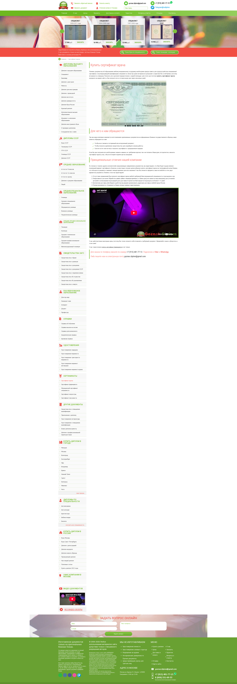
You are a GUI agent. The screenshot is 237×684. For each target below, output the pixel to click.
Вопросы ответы (144, 13)
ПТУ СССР (64, 150)
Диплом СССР (65, 158)
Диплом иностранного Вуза (70, 124)
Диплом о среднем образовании (71, 180)
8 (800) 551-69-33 (163, 677)
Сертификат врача (67, 381)
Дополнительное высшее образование (69, 113)
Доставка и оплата (112, 13)
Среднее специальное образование (68, 202)
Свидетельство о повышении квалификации (70, 410)
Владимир (64, 467)
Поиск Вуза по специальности (135, 52)
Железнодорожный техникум (70, 246)
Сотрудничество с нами (68, 132)
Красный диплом (66, 108)
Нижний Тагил (65, 474)
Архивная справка (67, 339)
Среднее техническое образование (68, 236)
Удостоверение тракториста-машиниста (70, 358)
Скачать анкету (104, 3)
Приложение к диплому (68, 415)
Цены (85, 13)
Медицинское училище (68, 207)
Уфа (62, 463)
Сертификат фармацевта (69, 384)
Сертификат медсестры (68, 394)
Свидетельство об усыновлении (71, 280)
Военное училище (67, 211)
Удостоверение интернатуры (70, 419)
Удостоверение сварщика (69, 350)
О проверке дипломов (68, 128)
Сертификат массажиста (69, 398)
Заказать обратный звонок (83, 3)
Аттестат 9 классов (67, 169)
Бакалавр (64, 78)
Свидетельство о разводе (69, 261)
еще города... (80, 493)
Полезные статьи (66, 564)
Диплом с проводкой (68, 93)
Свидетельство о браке (68, 258)
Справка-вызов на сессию (69, 327)
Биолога (63, 521)
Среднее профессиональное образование (70, 242)
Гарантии (129, 13)
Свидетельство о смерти (69, 284)
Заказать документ (80, 8)
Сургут (63, 478)
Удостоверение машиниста (70, 354)
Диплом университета (68, 101)
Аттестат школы (66, 177)
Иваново (64, 485)
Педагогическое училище (69, 215)
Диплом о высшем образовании (71, 70)
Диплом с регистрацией (68, 545)
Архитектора (65, 514)
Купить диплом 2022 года (69, 568)
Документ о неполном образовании (68, 119)
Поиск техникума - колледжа (165, 52)
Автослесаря (65, 510)
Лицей (63, 184)
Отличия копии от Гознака (108, 8)
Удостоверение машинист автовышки (69, 364)
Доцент (63, 309)
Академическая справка (68, 335)
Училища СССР (66, 154)
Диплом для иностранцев (69, 89)
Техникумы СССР (66, 147)
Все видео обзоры (73, 609)
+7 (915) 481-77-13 (162, 3)
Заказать (97, 13)
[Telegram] (79, 675)
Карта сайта (157, 664)
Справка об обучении (68, 323)
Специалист (65, 74)
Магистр (64, 86)
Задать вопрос (118, 634)
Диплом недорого (67, 549)
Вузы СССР (64, 143)
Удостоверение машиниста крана (72, 369)
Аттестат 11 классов (68, 173)
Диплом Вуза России (68, 105)
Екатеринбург (65, 459)
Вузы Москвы (65, 538)
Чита (62, 489)
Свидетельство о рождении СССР (72, 269)
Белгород (64, 482)
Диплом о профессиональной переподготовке (70, 434)
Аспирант (64, 305)
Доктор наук (65, 297)
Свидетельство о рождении (70, 265)
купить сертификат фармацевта (112, 247)
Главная (64, 13)
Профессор (65, 312)
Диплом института (67, 97)
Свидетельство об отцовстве (70, 277)
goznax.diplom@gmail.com (137, 3)
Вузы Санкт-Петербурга (68, 542)
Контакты (172, 13)
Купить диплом (158, 646)
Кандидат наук (66, 301)
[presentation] (62, 31)
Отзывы (159, 13)
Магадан (64, 448)
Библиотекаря (65, 517)
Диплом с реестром (67, 82)
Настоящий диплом (67, 561)
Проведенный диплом (68, 557)
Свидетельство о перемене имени (72, 273)
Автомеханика (65, 506)
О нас (75, 13)
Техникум (64, 227)
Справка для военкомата (69, 331)
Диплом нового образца (69, 553)
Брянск (63, 470)
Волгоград (64, 455)
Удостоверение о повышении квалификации (70, 424)
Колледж (64, 231)
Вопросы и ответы (170, 656)
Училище (64, 197)
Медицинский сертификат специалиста (69, 389)
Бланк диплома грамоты (69, 429)
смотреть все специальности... (75, 525)
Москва (63, 451)
